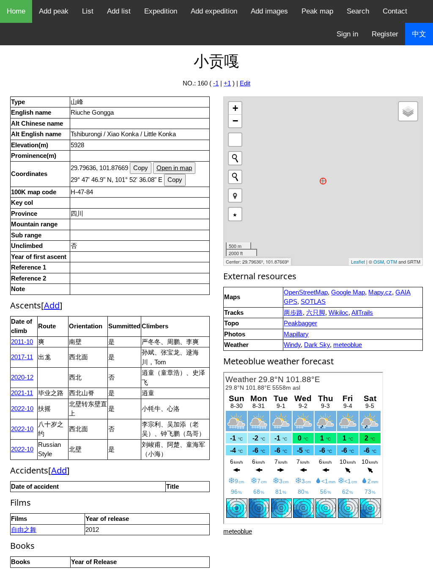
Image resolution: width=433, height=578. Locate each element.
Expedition (160, 11)
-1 (216, 83)
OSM (378, 261)
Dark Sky (317, 344)
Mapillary (296, 334)
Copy (140, 167)
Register (385, 34)
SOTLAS (313, 301)
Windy (292, 344)
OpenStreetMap (306, 292)
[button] (235, 195)
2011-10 (22, 341)
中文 (419, 34)
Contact (395, 11)
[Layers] (408, 111)
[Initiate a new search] (235, 158)
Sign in (347, 34)
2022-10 (22, 408)
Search (358, 11)
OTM (391, 261)
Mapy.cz (380, 292)
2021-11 (22, 392)
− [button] (235, 121)
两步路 (293, 312)
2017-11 (22, 357)
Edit (245, 83)
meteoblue (347, 344)
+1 (227, 83)
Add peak (54, 11)
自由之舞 (23, 529)
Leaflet (358, 261)
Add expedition (214, 11)
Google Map (348, 292)
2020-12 (22, 377)
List (87, 11)
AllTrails (362, 312)
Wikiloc (338, 312)
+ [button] (235, 108)
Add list (119, 11)
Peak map (317, 11)
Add (52, 305)
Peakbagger (300, 323)
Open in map (174, 167)
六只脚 (315, 312)
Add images (269, 11)
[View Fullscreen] (235, 139)
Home (16, 11)
